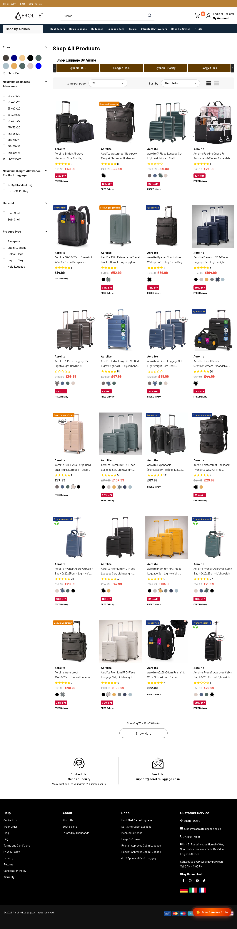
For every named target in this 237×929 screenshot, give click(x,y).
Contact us (35, 3)
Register (229, 13)
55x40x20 (14, 108)
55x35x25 (14, 121)
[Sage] (6, 66)
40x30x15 (14, 152)
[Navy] (14, 58)
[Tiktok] (204, 880)
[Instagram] (190, 880)
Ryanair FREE (77, 67)
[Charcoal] (6, 58)
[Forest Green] (22, 66)
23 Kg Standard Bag (20, 185)
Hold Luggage (16, 266)
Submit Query (192, 820)
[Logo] (29, 15)
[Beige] (30, 66)
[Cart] (197, 15)
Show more (143, 733)
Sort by (153, 83)
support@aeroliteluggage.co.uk (202, 828)
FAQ (22, 3)
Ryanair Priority (165, 67)
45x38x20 (14, 133)
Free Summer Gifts (212, 912)
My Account (221, 18)
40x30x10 (14, 146)
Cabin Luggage (17, 247)
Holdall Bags (15, 254)
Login (217, 13)
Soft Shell (14, 219)
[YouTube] (197, 880)
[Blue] (38, 66)
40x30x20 (14, 140)
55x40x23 (14, 102)
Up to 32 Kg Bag (18, 191)
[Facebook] (183, 880)
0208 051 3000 (191, 836)
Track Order (9, 3)
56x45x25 (14, 95)
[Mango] (14, 66)
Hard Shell (14, 213)
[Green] (38, 58)
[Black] (30, 58)
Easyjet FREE (121, 67)
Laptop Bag (15, 260)
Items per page (76, 83)
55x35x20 (14, 114)
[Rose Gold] (22, 58)
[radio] (103, 175)
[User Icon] (208, 15)
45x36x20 (14, 127)
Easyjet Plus (209, 67)
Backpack (14, 241)
